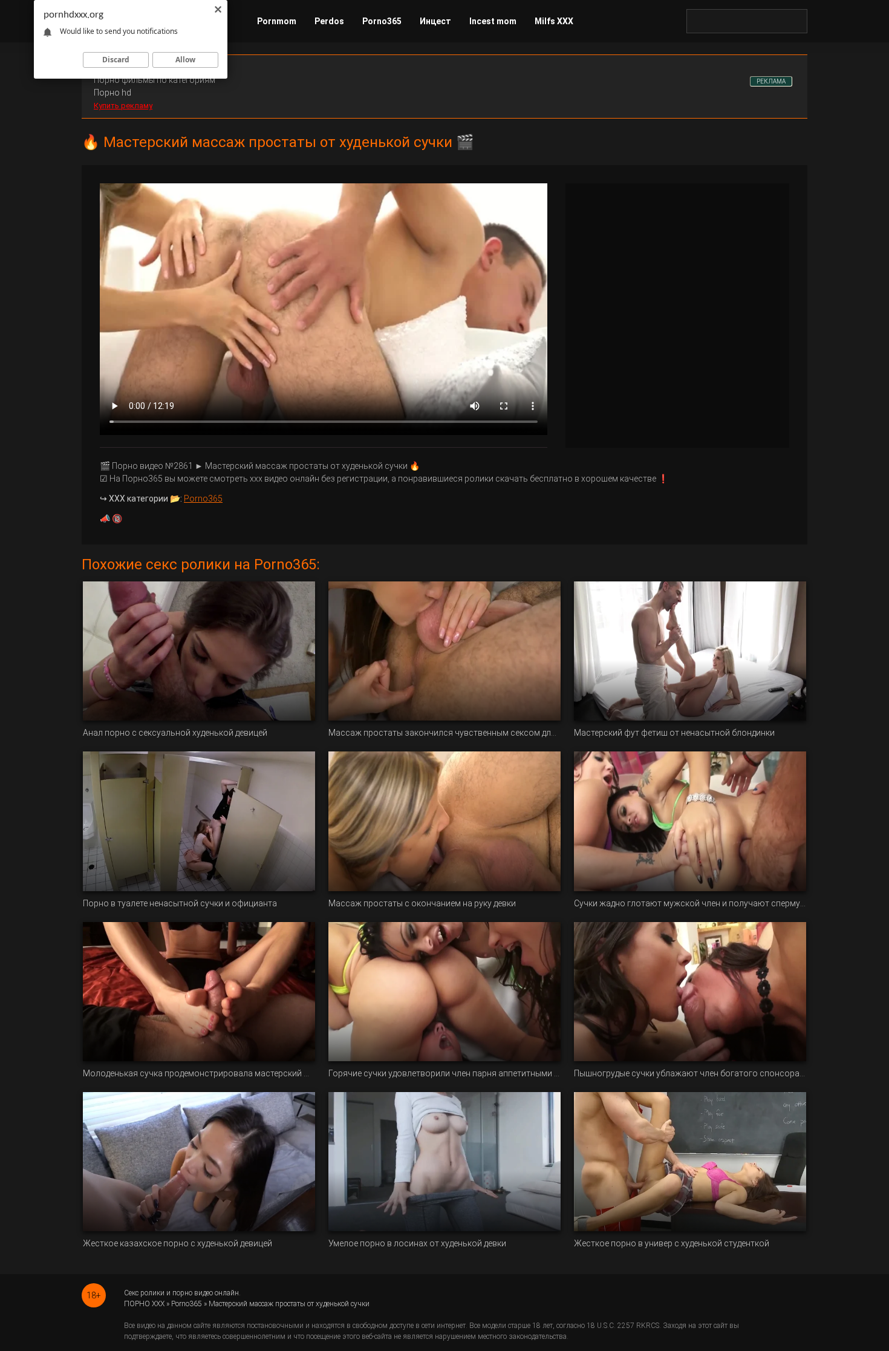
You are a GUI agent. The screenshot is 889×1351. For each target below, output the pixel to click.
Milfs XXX (554, 21)
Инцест (435, 21)
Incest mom (492, 21)
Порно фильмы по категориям (154, 80)
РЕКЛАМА (771, 81)
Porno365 (382, 21)
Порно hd (112, 92)
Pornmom (276, 21)
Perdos (329, 21)
